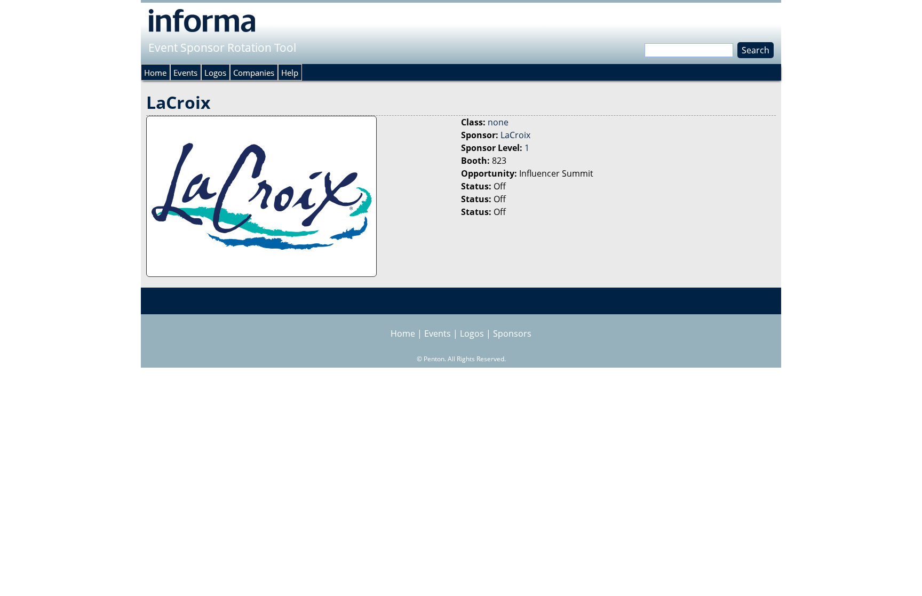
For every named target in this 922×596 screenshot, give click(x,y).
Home (155, 72)
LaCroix (515, 135)
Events (185, 72)
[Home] (202, 20)
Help (289, 72)
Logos (215, 72)
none (498, 122)
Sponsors (512, 333)
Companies (253, 72)
